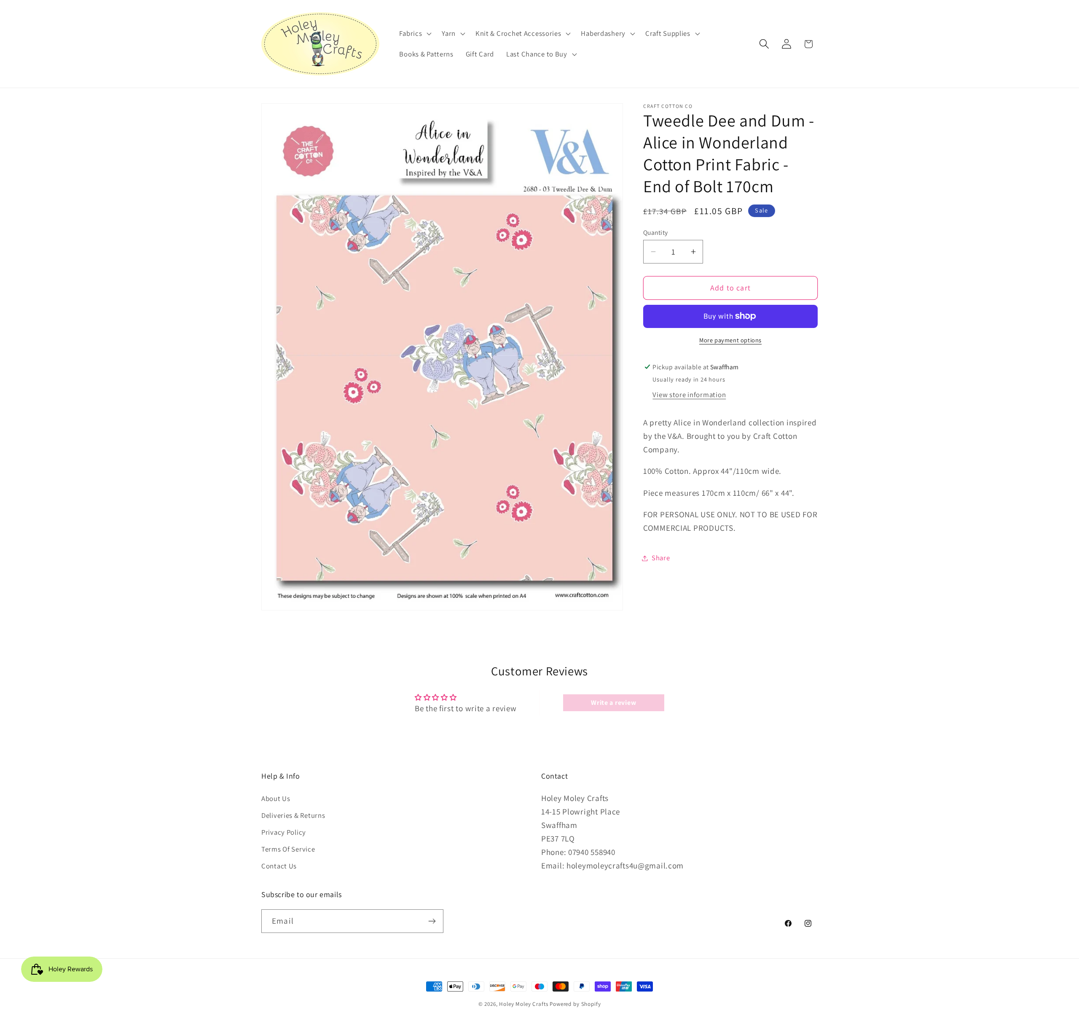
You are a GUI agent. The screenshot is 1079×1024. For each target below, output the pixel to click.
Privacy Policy (283, 831)
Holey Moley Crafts (523, 1004)
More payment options (730, 340)
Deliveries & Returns (293, 815)
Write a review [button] (613, 702)
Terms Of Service (288, 848)
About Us (275, 798)
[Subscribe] (432, 921)
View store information (689, 394)
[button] (414, 33)
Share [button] (661, 557)
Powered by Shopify (575, 1004)
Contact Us (279, 865)
